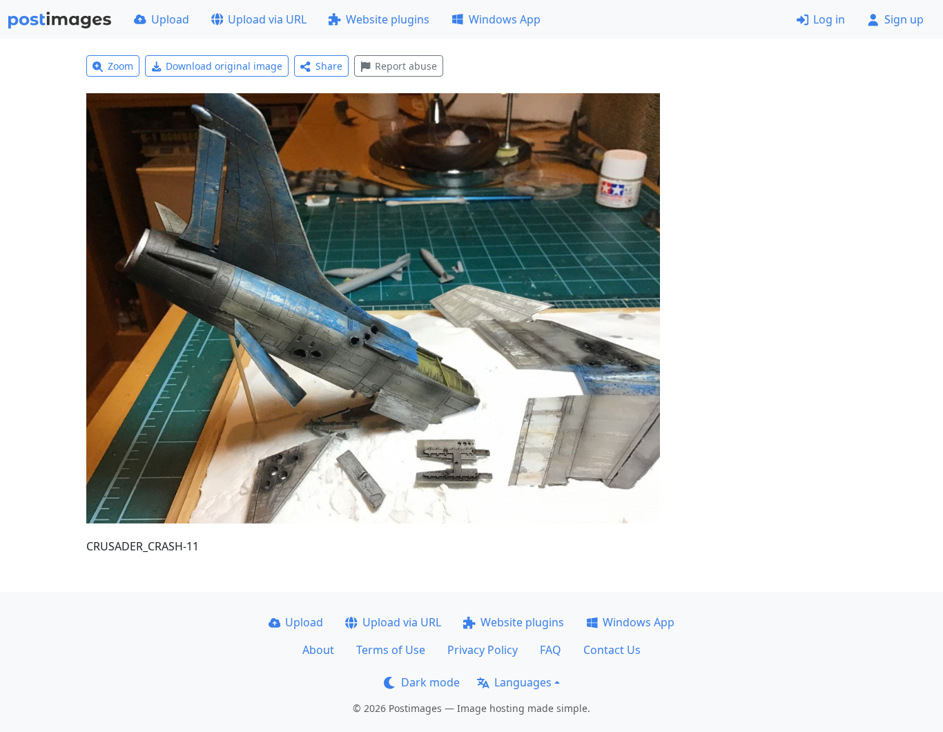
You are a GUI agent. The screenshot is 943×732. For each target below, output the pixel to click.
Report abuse (406, 66)
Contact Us (612, 649)
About (318, 649)
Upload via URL (267, 19)
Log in (829, 19)
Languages (523, 682)
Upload (170, 19)
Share (328, 66)
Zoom (120, 66)
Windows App (505, 19)
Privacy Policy (482, 649)
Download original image (224, 66)
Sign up (904, 19)
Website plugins (387, 19)
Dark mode (430, 682)
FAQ (550, 649)
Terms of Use (390, 649)
